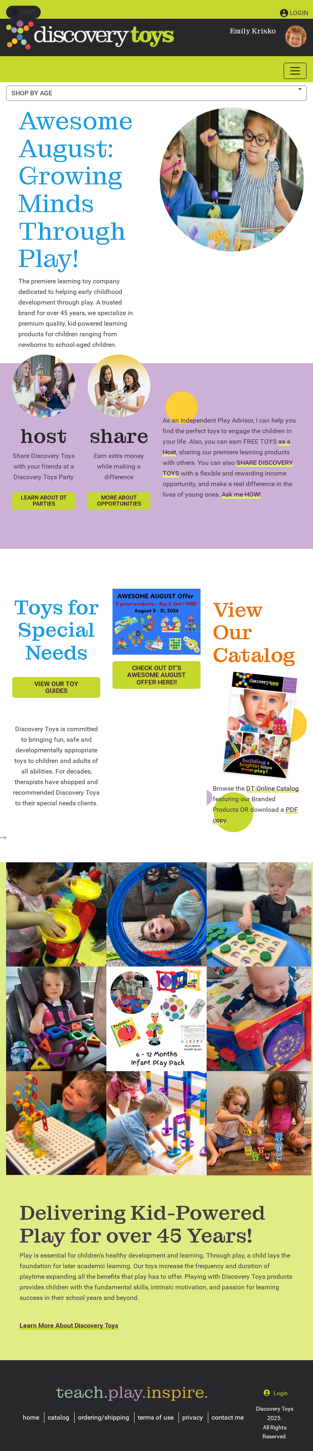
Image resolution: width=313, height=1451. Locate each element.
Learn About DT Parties (44, 500)
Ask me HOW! (241, 494)
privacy (192, 1417)
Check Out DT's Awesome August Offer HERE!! (156, 675)
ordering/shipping (103, 1417)
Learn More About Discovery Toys (69, 1325)
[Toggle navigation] (295, 71)
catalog (58, 1417)
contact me (228, 1417)
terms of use (156, 1417)
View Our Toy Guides (56, 687)
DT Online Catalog (272, 788)
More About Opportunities (119, 500)
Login (299, 13)
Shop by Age (31, 93)
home (31, 1417)
